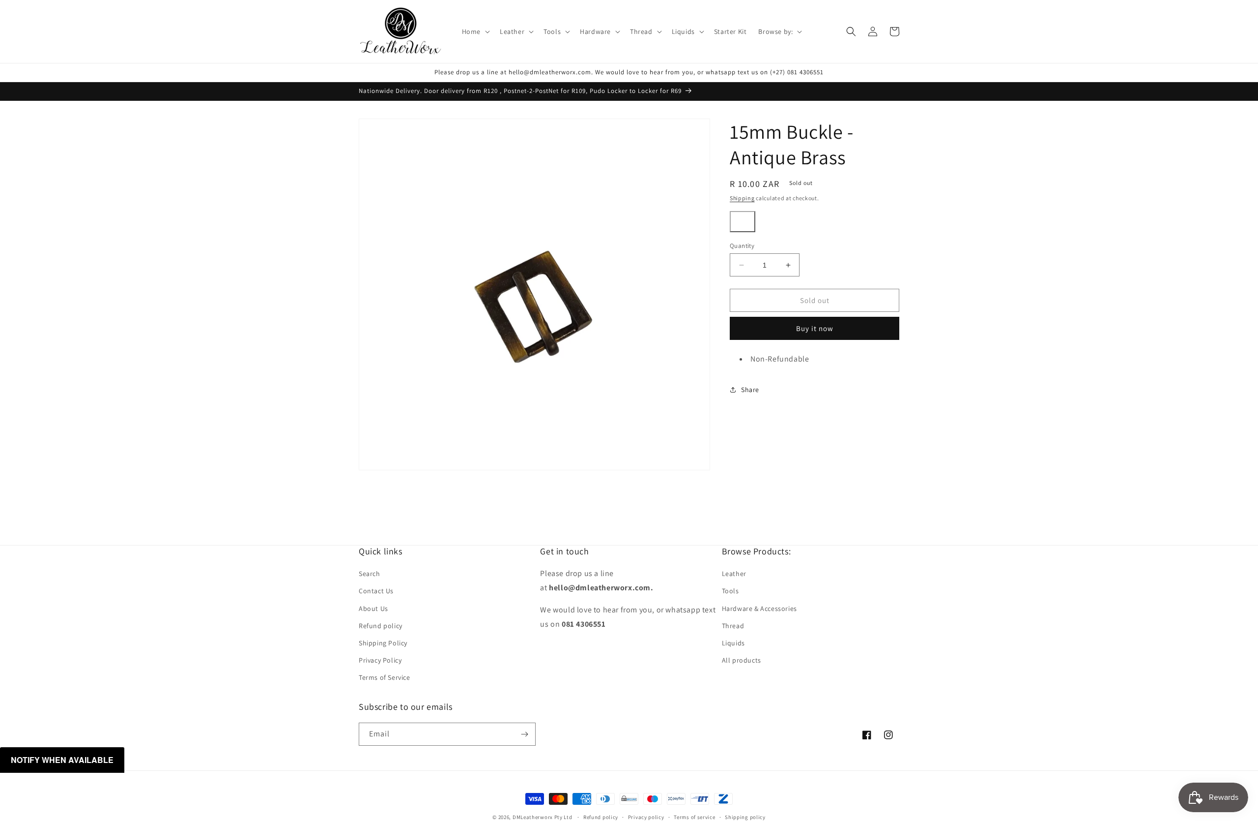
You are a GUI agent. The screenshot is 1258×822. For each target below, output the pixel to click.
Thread (733, 625)
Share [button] (750, 389)
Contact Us (376, 590)
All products (741, 660)
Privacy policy (646, 817)
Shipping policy (745, 817)
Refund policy (380, 625)
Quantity (742, 246)
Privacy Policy (380, 660)
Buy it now (814, 328)
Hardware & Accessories (759, 608)
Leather (734, 573)
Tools (730, 590)
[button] (475, 31)
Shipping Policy (383, 643)
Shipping (742, 198)
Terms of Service (384, 677)
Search (369, 573)
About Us (373, 608)
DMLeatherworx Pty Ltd (542, 817)
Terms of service (694, 817)
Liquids (733, 643)
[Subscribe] (524, 734)
